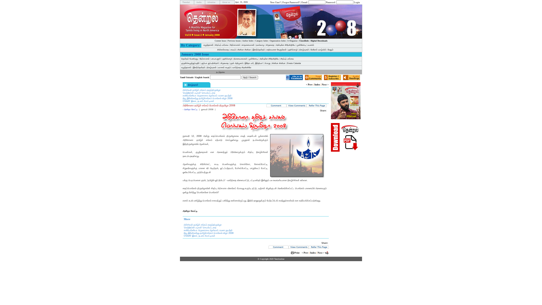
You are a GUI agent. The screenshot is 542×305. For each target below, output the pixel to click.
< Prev (309, 84)
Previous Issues (234, 41)
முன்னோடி (301, 45)
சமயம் (233, 50)
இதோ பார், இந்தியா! (254, 63)
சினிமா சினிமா (244, 50)
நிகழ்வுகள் (304, 50)
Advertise (211, 2)
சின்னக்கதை (223, 50)
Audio (199, 2)
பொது (267, 63)
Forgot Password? (291, 2)
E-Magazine (292, 41)
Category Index (261, 41)
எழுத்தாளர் (208, 45)
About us (226, 2)
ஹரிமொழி (293, 50)
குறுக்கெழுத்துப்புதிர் (190, 63)
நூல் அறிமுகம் (236, 63)
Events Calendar (294, 63)
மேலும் (330, 50)
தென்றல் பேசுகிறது (189, 59)
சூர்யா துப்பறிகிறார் (210, 63)
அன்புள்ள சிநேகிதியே (285, 45)
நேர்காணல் (235, 45)
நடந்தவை (220, 72)
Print (297, 252)
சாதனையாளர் (248, 45)
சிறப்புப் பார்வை (221, 45)
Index (317, 84)
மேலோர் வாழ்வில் (318, 50)
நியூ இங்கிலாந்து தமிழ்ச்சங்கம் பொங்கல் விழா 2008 (207, 98)
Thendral (186, 2)
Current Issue (220, 41)
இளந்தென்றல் (259, 50)
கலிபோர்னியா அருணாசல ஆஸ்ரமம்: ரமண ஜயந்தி (207, 95)
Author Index (247, 41)
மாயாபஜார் (216, 59)
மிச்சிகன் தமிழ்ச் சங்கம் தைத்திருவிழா (202, 90)
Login (357, 2)
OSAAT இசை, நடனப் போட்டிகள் (198, 101)
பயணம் (311, 45)
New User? (275, 2)
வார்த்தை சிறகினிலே (241, 67)
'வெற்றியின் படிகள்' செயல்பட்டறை (199, 93)
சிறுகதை (270, 45)
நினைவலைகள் (240, 59)
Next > (325, 84)
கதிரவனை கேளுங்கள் (276, 50)
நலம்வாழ (260, 45)
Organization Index (278, 41)
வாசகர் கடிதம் (224, 67)
